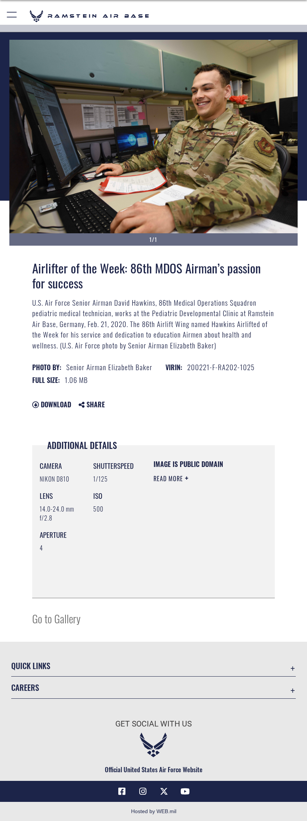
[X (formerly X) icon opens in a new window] (164, 791)
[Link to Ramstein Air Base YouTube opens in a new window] (185, 791)
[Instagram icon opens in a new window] (143, 791)
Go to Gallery (56, 618)
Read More (169, 478)
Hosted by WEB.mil (153, 811)
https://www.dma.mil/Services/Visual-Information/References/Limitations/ (199, 573)
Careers (25, 687)
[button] (12, 16)
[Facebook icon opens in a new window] (122, 791)
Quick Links (30, 665)
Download (55, 404)
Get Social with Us (153, 723)
